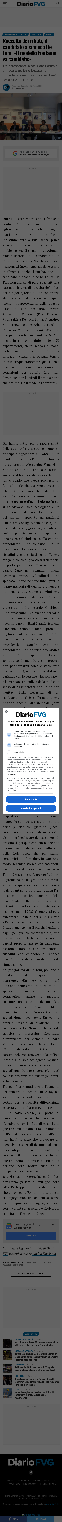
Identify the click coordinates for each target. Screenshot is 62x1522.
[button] (31, 752)
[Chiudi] (6, 712)
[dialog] (31, 761)
